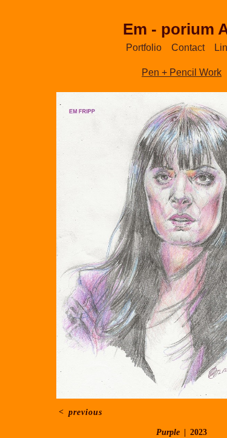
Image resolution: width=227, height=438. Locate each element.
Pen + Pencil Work (182, 72)
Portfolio (144, 47)
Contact (188, 47)
